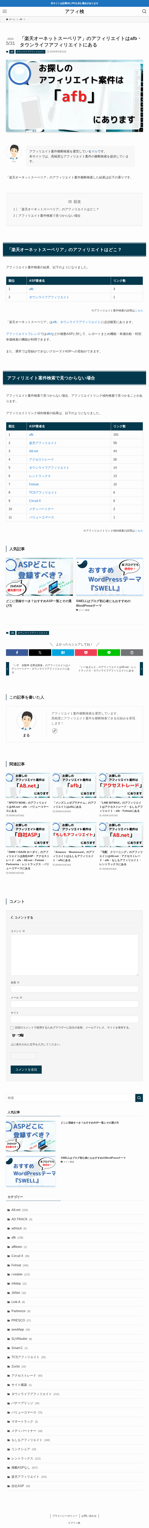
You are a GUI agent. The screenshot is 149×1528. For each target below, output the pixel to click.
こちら (139, 310)
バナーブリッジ (25, 1403)
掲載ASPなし (24, 1467)
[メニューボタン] (4, 11)
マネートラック (24, 1421)
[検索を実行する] (139, 1098)
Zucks (18, 1366)
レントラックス (40, 476)
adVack (18, 1228)
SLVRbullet (21, 1338)
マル (94, 151)
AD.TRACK (21, 1219)
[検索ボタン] (144, 11)
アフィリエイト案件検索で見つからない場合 (49, 215)
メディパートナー (41, 509)
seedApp (20, 1329)
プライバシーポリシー (65, 1515)
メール (16, 997)
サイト (15, 1012)
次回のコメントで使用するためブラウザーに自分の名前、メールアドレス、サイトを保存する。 (73, 1027)
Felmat (34, 484)
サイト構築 (21, 1384)
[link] (54, 730)
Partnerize (20, 1311)
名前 (15, 982)
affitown (19, 1246)
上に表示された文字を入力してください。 (36, 1044)
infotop (19, 1283)
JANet (18, 1292)
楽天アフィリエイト (43, 443)
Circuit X (35, 500)
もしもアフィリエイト (30, 1440)
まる (26, 735)
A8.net (33, 451)
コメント (18, 931)
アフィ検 (74, 11)
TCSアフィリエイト (43, 492)
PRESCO (21, 1320)
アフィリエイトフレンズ (23, 333)
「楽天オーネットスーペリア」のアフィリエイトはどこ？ (58, 209)
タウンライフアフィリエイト (30, 51)
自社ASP (20, 1486)
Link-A (18, 1302)
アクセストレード (41, 459)
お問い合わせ (89, 1515)
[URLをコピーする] (132, 652)
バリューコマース (41, 517)
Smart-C (19, 1348)
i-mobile (20, 1274)
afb (11, 51)
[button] (17, 652)
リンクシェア (23, 1449)
